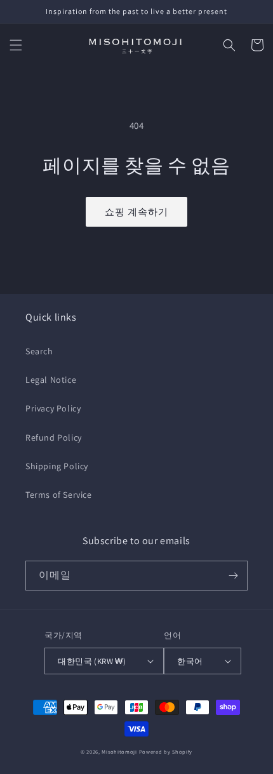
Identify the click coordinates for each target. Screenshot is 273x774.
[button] (16, 45)
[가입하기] (233, 576)
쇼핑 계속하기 (136, 212)
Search (39, 351)
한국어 (190, 661)
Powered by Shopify (166, 751)
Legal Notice (50, 379)
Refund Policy (53, 437)
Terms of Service (58, 494)
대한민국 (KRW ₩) (92, 661)
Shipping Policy (56, 466)
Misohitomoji (119, 751)
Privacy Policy (53, 408)
